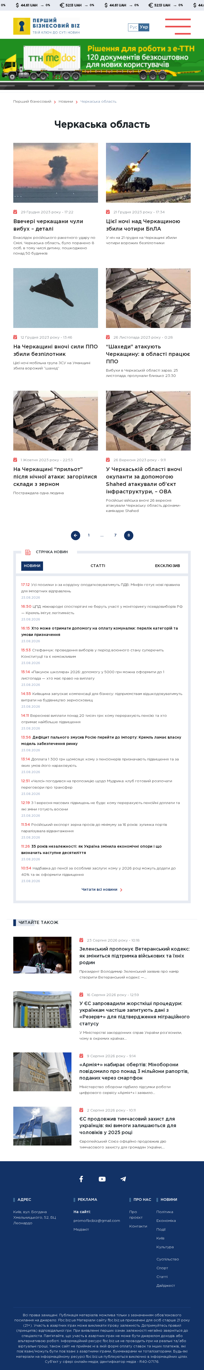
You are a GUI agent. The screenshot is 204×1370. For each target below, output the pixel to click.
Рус (133, 27)
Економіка (166, 1220)
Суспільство (167, 1259)
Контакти (138, 1226)
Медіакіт (81, 1229)
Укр (144, 27)
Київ (160, 1238)
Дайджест (165, 1285)
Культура (165, 1247)
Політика (164, 1212)
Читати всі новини (99, 889)
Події (160, 1229)
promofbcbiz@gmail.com (97, 1220)
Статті (162, 1277)
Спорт (162, 1268)
